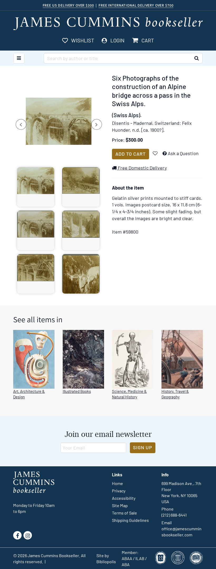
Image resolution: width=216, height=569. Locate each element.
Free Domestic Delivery (142, 168)
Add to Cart (130, 154)
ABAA (127, 558)
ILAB (139, 558)
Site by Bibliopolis (106, 558)
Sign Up (142, 447)
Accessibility (123, 498)
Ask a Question (183, 153)
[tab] (35, 187)
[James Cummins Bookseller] (108, 23)
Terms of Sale (124, 512)
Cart (147, 40)
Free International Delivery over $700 (136, 5)
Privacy (118, 490)
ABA (126, 564)
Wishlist (82, 40)
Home (117, 483)
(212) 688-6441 (174, 514)
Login (117, 40)
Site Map (120, 505)
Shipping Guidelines (130, 520)
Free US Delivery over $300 (68, 5)
